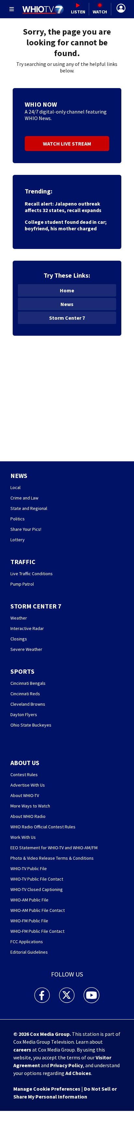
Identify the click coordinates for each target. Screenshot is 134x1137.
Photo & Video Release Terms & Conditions (52, 858)
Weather (18, 618)
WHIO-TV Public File (28, 868)
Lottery (17, 540)
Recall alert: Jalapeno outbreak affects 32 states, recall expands (63, 206)
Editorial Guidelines (29, 952)
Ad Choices (78, 1073)
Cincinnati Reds (25, 694)
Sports (22, 671)
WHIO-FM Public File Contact (37, 931)
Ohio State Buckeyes (30, 725)
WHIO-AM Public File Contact (37, 910)
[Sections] (12, 9)
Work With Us (23, 837)
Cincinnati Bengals (28, 683)
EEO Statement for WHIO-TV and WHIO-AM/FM (54, 848)
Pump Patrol (22, 584)
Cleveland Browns (27, 704)
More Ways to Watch (30, 806)
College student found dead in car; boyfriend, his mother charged (66, 225)
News (67, 304)
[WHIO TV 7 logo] (43, 9)
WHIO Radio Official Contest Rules (42, 827)
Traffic (22, 562)
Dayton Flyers (23, 714)
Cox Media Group (50, 1034)
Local (15, 487)
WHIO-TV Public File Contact (36, 879)
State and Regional (28, 508)
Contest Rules (24, 774)
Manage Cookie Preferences (46, 1088)
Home (67, 290)
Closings (18, 639)
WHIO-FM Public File (29, 921)
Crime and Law (24, 498)
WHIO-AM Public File (29, 900)
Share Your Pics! (25, 529)
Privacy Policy (66, 1065)
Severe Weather (26, 649)
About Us (24, 763)
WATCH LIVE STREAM (67, 143)
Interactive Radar (27, 628)
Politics (17, 519)
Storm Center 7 (67, 318)
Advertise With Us (27, 785)
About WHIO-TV (24, 795)
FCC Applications (26, 942)
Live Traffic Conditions (31, 573)
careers (22, 1049)
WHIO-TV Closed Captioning (36, 889)
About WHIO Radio (28, 816)
